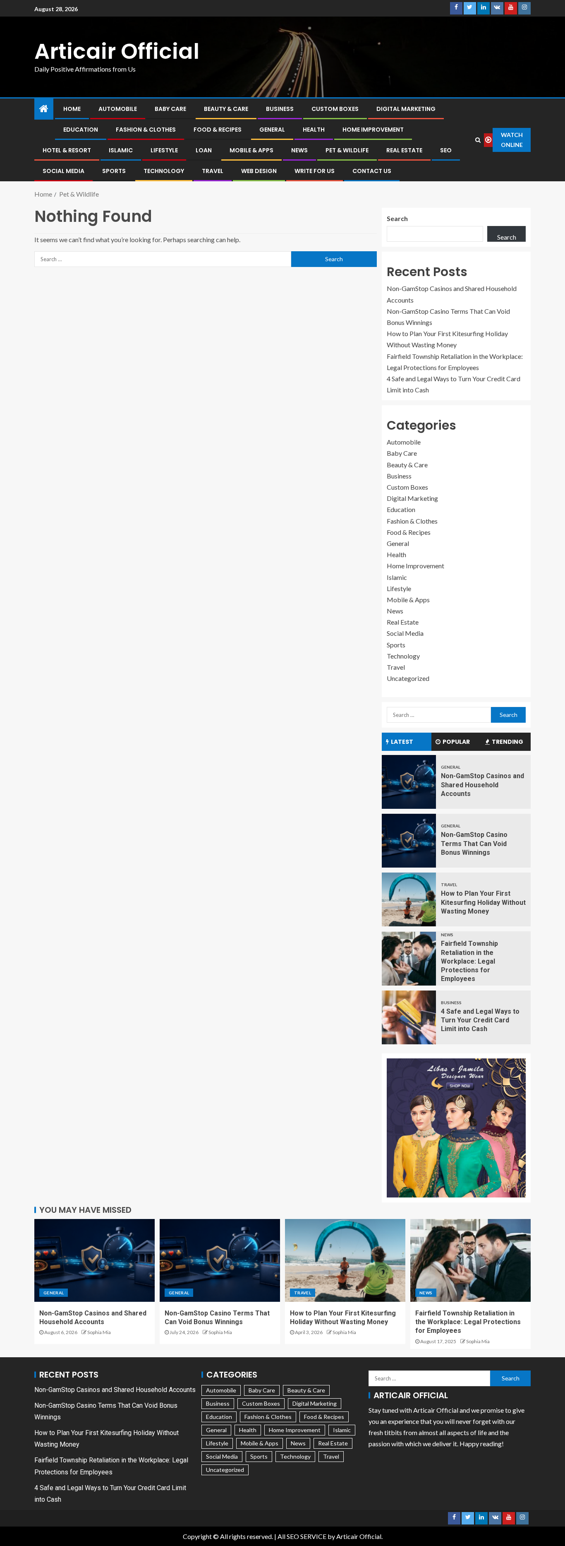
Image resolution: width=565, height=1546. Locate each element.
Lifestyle (164, 150)
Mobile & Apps (251, 150)
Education (80, 129)
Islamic (121, 150)
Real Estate (404, 150)
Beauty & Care (226, 109)
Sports (114, 171)
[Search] (478, 140)
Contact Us (371, 171)
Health (314, 129)
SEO (446, 150)
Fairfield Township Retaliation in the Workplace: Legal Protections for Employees (469, 961)
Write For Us (314, 171)
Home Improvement (373, 129)
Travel (212, 171)
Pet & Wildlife (347, 150)
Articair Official (116, 51)
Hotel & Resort (67, 150)
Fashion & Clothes (146, 129)
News (299, 150)
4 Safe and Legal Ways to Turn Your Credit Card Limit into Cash (480, 1020)
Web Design (259, 171)
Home (72, 109)
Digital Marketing (406, 109)
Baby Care (170, 109)
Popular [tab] (456, 742)
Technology (164, 171)
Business (280, 109)
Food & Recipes (218, 129)
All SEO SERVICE (302, 1536)
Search (397, 218)
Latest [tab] (402, 742)
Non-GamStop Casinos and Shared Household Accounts (482, 785)
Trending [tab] (507, 742)
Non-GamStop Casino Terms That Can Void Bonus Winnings (474, 843)
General (272, 129)
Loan (204, 150)
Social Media (63, 171)
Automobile (117, 109)
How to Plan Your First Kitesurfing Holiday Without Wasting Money (483, 902)
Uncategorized (408, 678)
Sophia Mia (99, 1332)
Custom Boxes (335, 109)
